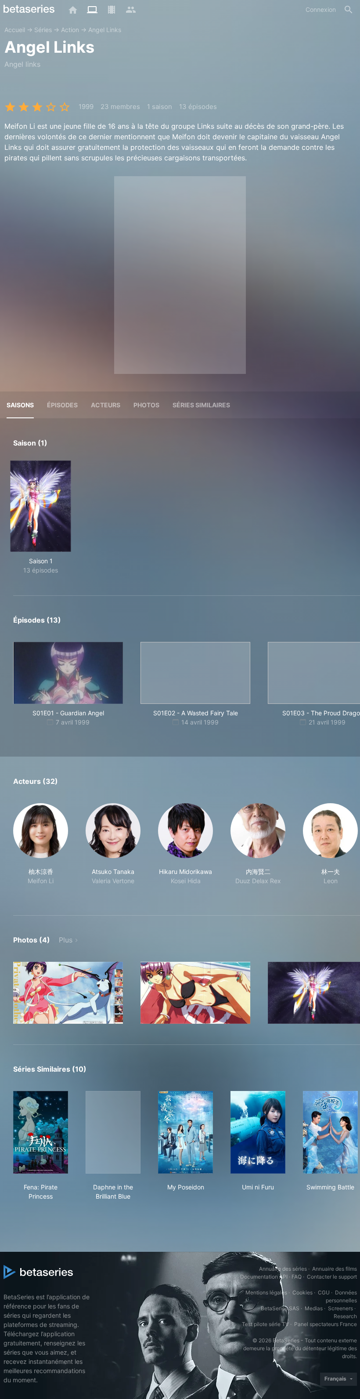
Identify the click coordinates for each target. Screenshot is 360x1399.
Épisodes (62, 405)
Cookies (302, 1292)
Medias (314, 1308)
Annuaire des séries (283, 1268)
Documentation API (264, 1276)
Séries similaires (201, 405)
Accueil (14, 29)
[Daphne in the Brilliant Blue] (113, 1132)
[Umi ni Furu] (257, 1132)
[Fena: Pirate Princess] (40, 1132)
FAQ (297, 1276)
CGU (324, 1292)
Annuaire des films (334, 1268)
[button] (40, 849)
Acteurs (105, 405)
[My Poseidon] (185, 1132)
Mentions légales (266, 1292)
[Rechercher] (348, 9)
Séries (43, 29)
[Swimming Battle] (330, 1132)
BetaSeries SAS (280, 1308)
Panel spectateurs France (325, 1324)
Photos (146, 405)
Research (345, 1316)
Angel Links (104, 29)
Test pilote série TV (265, 1324)
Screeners (340, 1308)
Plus (65, 939)
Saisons (20, 405)
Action (70, 29)
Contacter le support (332, 1276)
